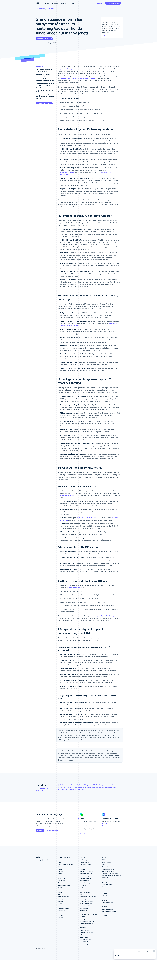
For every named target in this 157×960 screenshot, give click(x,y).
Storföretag (83, 860)
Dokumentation (84, 930)
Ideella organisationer (86, 903)
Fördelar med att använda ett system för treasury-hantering (45, 79)
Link (59, 894)
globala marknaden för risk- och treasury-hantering (78, 78)
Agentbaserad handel (86, 864)
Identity (60, 887)
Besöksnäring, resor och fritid (88, 896)
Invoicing (60, 890)
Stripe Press (105, 900)
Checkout (60, 871)
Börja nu (39, 830)
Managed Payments (63, 896)
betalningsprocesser (67, 172)
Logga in (99, 3)
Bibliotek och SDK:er (85, 939)
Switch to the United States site (124, 956)
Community (105, 867)
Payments (61, 901)
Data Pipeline (61, 880)
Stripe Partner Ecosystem (87, 921)
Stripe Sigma (61, 910)
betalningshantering (67, 495)
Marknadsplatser (84, 880)
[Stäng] (154, 951)
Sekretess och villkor (108, 871)
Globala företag (84, 876)
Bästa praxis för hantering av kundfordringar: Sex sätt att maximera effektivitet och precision (88, 787)
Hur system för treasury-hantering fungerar (43, 75)
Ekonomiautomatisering (86, 873)
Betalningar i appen (85, 878)
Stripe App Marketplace (86, 919)
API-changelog (84, 937)
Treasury (60, 917)
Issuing (60, 892)
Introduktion (39, 66)
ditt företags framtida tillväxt (87, 518)
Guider (104, 860)
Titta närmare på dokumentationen (107, 825)
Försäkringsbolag (85, 899)
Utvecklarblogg (84, 944)
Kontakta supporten (107, 909)
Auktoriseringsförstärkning (65, 864)
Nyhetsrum (105, 898)
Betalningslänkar (62, 899)
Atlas (59, 862)
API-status (83, 935)
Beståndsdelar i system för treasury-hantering (44, 70)
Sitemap (104, 882)
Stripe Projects (84, 941)
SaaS (81, 887)
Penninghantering (85, 883)
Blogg (103, 864)
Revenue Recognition (64, 908)
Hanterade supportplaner (109, 911)
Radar (59, 906)
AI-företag (83, 890)
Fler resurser (40, 9)
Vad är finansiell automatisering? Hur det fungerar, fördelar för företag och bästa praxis (86, 785)
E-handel (82, 869)
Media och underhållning (86, 901)
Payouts (60, 903)
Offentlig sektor (84, 908)
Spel (81, 894)
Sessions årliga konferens (109, 869)
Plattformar (83, 885)
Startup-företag (84, 862)
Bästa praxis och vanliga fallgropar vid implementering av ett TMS (45, 96)
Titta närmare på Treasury (88, 834)
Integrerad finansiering (86, 871)
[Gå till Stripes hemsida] (37, 857)
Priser (80, 3)
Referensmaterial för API (87, 932)
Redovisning (51, 9)
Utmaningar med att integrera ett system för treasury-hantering (45, 85)
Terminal (60, 915)
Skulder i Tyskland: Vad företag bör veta (72, 789)
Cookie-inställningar (107, 884)
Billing (59, 867)
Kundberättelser (106, 862)
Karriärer (104, 895)
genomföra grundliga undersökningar (102, 616)
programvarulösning (65, 69)
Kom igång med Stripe (44, 38)
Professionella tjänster (86, 906)
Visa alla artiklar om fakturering (42, 789)
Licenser (104, 880)
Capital (60, 869)
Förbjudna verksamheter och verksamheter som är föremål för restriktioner (111, 875)
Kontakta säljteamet (113, 3)
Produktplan (105, 893)
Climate (60, 873)
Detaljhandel (83, 910)
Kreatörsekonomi (85, 892)
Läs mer (104, 35)
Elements (60, 883)
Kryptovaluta (61, 878)
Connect (60, 876)
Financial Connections (64, 885)
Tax (59, 913)
